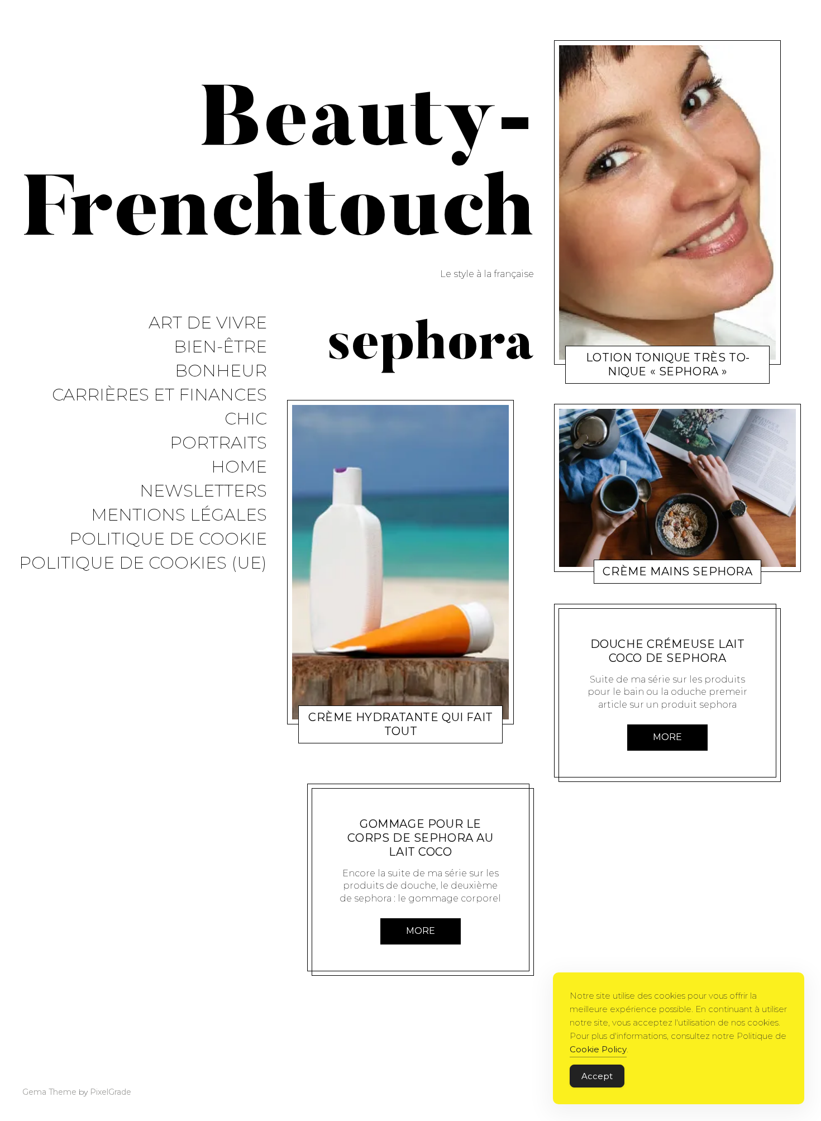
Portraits (218, 443)
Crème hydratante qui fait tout (400, 724)
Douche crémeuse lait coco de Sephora (667, 651)
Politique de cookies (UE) (143, 563)
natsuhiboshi (411, 809)
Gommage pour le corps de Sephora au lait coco (420, 837)
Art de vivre (208, 323)
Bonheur (221, 371)
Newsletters (203, 491)
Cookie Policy (598, 1049)
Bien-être (220, 347)
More (420, 931)
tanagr (392, 733)
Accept (597, 1076)
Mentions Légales (179, 515)
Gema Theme (49, 1092)
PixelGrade (110, 1092)
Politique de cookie (168, 539)
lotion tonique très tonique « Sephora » (668, 364)
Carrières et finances (159, 395)
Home (239, 467)
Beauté (357, 733)
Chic (246, 419)
